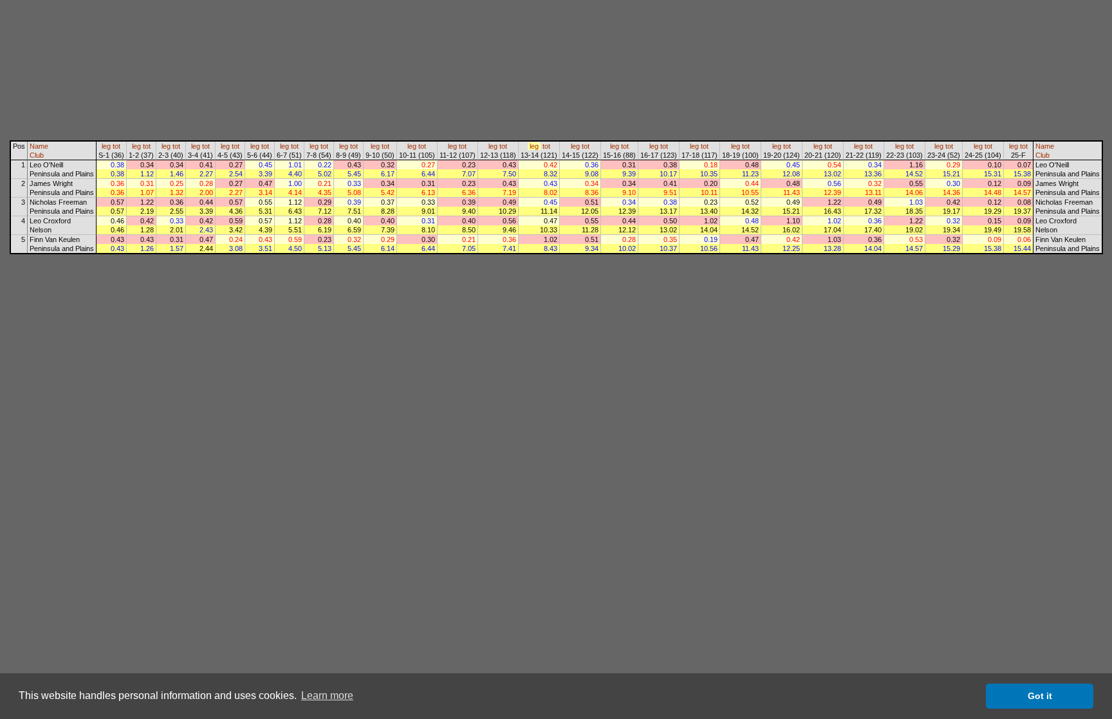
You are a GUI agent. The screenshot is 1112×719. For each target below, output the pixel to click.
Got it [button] (1040, 696)
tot (116, 146)
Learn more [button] (327, 695)
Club (37, 155)
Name (39, 146)
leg (106, 146)
